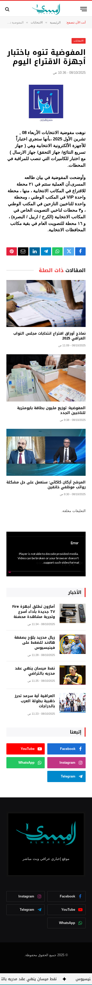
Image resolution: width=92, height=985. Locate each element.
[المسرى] (46, 9)
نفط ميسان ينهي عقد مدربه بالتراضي (35, 671)
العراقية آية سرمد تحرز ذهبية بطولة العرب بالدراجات (35, 701)
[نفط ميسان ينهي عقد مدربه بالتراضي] (73, 675)
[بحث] (7, 9)
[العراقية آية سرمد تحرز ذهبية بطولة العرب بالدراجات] (73, 703)
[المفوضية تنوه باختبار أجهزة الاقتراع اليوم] (46, 101)
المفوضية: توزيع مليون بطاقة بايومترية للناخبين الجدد (51, 410)
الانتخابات (79, 40)
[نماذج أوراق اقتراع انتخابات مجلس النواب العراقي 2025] (46, 303)
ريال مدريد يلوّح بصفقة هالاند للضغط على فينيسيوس (34, 642)
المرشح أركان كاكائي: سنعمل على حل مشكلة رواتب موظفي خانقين (46, 485)
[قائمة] (83, 9)
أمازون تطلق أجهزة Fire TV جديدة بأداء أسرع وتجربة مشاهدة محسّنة (33, 611)
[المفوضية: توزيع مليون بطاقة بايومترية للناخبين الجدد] (46, 378)
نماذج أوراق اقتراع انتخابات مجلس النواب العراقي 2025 (49, 336)
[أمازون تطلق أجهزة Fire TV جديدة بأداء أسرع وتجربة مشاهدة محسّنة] (73, 613)
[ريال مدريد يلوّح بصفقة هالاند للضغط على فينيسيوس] (73, 644)
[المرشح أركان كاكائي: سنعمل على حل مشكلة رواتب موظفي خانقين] (46, 452)
